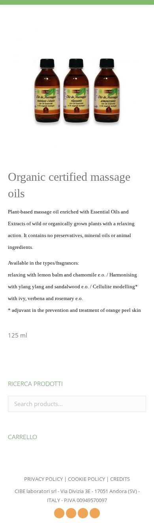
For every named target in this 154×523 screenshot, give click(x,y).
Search (138, 404)
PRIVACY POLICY (43, 478)
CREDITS (120, 478)
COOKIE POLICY (86, 478)
